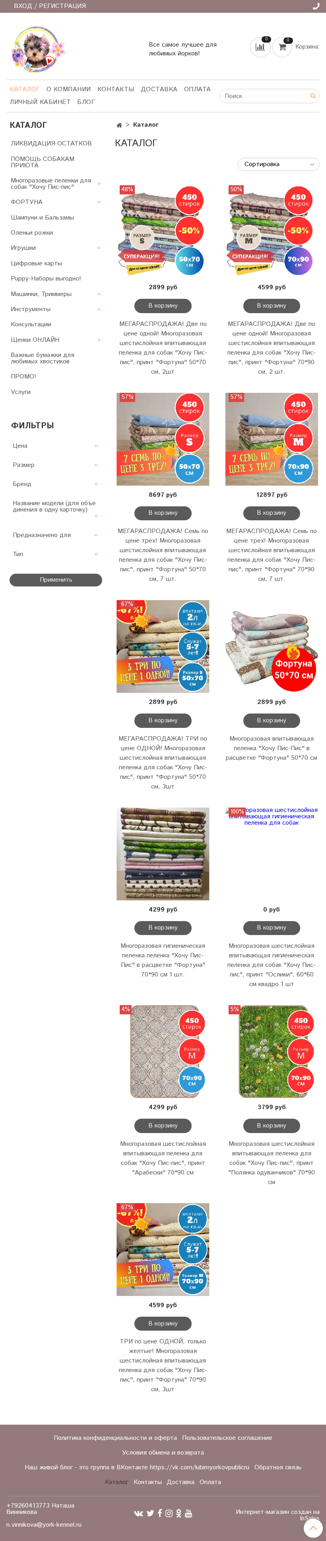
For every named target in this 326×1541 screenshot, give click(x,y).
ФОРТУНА (27, 202)
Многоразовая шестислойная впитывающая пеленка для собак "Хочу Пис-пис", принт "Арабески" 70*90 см (163, 1158)
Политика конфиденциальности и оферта (115, 1438)
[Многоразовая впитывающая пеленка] (271, 646)
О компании (69, 89)
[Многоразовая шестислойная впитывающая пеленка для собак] (162, 1051)
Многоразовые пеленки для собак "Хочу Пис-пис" (51, 184)
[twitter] (150, 1513)
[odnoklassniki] (179, 1513)
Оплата (197, 89)
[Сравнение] (261, 46)
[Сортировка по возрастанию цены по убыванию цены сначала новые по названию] (279, 164)
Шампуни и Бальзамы (42, 217)
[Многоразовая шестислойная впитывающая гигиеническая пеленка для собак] (271, 854)
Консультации (31, 324)
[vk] (138, 1513)
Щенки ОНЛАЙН (35, 340)
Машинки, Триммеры (41, 294)
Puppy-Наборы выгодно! (46, 278)
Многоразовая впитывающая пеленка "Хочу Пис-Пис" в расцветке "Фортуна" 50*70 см (271, 748)
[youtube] (188, 1513)
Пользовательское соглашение (227, 1438)
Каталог (25, 89)
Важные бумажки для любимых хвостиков (42, 358)
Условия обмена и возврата (163, 1452)
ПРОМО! (23, 376)
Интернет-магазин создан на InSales (278, 1515)
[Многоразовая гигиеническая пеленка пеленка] (162, 854)
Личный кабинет (40, 102)
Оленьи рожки (32, 232)
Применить (56, 579)
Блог (86, 102)
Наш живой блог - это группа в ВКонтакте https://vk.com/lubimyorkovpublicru (137, 1467)
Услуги (21, 392)
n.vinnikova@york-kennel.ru (44, 1524)
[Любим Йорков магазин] (36, 48)
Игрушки (23, 248)
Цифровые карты (36, 263)
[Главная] (119, 125)
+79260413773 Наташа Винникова (40, 1509)
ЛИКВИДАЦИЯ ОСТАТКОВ (51, 143)
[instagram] (169, 1513)
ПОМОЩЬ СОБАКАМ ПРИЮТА (42, 162)
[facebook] (159, 1513)
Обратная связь (277, 1467)
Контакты (115, 89)
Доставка (159, 89)
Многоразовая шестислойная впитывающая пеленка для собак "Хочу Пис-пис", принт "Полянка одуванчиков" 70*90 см (271, 1163)
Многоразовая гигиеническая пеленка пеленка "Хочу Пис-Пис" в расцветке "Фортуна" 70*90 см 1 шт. (162, 960)
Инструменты (30, 309)
